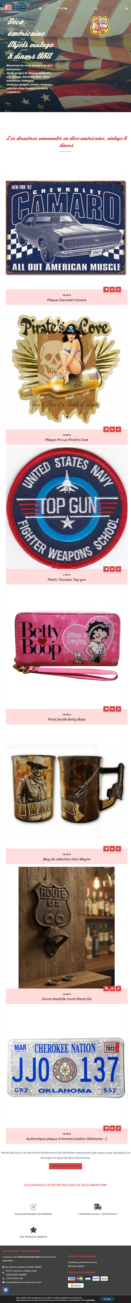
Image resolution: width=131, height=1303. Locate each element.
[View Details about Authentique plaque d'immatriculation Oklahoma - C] (118, 1128)
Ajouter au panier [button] (106, 289)
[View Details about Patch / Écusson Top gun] (118, 569)
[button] (126, 8)
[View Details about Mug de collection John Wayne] (118, 848)
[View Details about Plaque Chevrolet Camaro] (118, 289)
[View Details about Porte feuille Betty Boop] (118, 709)
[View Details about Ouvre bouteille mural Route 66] (118, 988)
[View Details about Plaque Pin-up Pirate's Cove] (118, 429)
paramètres (90, 1300)
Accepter (107, 1299)
